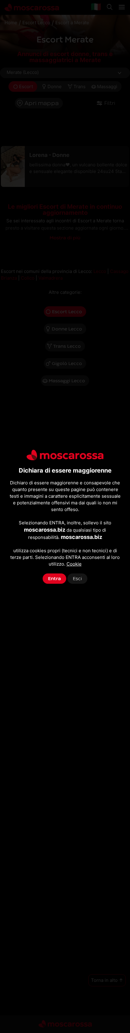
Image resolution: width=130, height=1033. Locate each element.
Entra (54, 578)
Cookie (74, 564)
